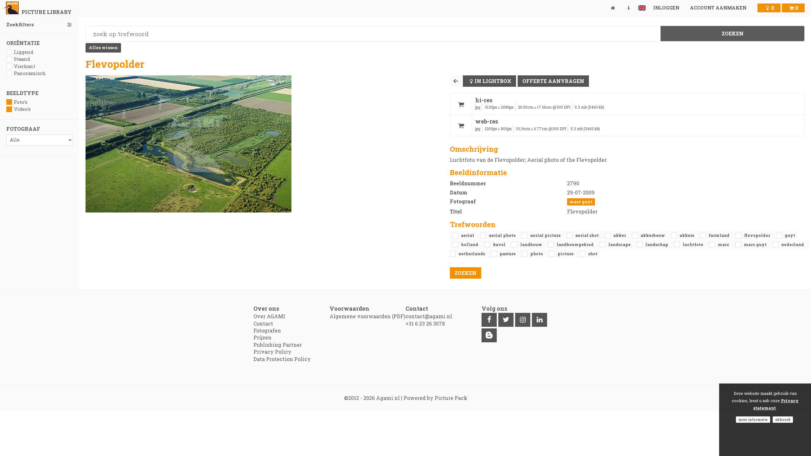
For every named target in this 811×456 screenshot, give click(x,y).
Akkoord (782, 419)
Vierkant (24, 66)
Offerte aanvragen (553, 81)
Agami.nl (388, 398)
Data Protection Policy (282, 359)
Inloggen (666, 8)
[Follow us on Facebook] (489, 320)
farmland (720, 235)
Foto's (21, 102)
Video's (22, 109)
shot (592, 253)
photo (537, 253)
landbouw (531, 244)
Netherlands (472, 253)
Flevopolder (757, 235)
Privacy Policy (272, 351)
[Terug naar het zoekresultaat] (455, 81)
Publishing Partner (277, 344)
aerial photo (503, 235)
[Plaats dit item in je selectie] (461, 104)
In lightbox (493, 81)
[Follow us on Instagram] (522, 320)
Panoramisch (30, 73)
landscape (620, 244)
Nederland (792, 244)
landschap (657, 244)
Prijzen (262, 337)
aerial (468, 235)
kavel (500, 244)
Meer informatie (753, 419)
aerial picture (546, 235)
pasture (508, 253)
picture (566, 253)
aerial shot (587, 235)
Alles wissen (103, 47)
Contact (263, 323)
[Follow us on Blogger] (489, 335)
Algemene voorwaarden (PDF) (367, 316)
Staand (22, 59)
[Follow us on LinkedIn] (539, 320)
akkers (687, 235)
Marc (724, 244)
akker (620, 235)
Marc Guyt (581, 201)
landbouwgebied (576, 244)
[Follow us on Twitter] (506, 320)
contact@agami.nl (429, 316)
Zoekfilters (20, 25)
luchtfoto (693, 244)
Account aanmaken (718, 8)
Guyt (790, 235)
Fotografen (267, 330)
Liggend (23, 52)
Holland (470, 244)
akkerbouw (653, 235)
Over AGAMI (269, 316)
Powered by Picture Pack (435, 398)
